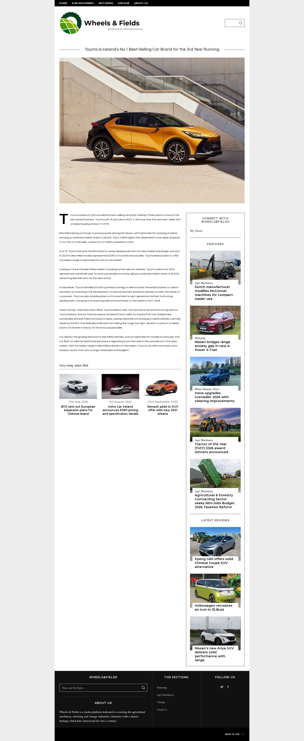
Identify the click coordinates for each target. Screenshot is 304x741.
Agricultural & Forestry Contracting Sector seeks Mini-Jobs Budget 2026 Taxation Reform (215, 501)
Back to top (232, 734)
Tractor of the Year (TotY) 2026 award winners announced (211, 448)
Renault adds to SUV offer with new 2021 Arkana (162, 410)
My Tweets (196, 231)
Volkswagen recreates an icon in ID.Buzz (213, 607)
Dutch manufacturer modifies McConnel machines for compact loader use (214, 293)
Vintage (123, 3)
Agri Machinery (83, 3)
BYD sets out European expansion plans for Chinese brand (78, 410)
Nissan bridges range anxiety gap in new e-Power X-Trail (213, 346)
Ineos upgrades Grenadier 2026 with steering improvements (214, 397)
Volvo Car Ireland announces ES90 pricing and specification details (120, 410)
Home (63, 3)
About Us (141, 3)
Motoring (106, 3)
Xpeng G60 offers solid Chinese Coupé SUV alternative (214, 563)
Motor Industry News (207, 389)
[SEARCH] (241, 23)
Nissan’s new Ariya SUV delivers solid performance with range (214, 654)
